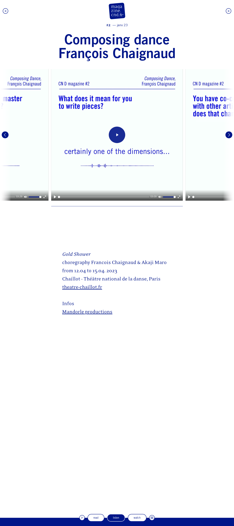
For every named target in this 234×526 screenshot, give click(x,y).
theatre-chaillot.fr (82, 287)
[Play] (55, 197)
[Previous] (5, 134)
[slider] (103, 197)
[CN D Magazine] (117, 11)
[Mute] (160, 197)
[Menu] (152, 518)
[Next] (228, 134)
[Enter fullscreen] (179, 197)
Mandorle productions (87, 312)
